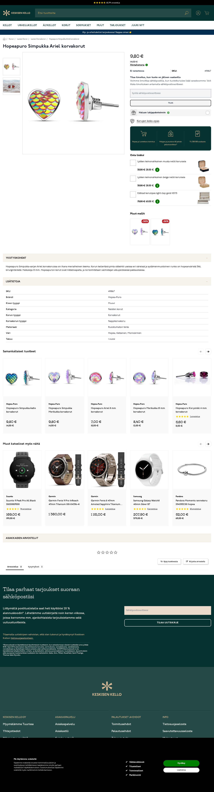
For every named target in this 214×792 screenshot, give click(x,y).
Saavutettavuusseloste (177, 731)
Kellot (7, 25)
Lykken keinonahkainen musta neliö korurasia (161, 161)
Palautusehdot (121, 731)
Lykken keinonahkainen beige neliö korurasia (161, 177)
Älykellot (49, 25)
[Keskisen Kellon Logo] (16, 13)
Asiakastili (62, 731)
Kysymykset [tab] (33, 566)
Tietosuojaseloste (174, 724)
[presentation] (131, 110)
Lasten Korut (22, 39)
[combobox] (113, 13)
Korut (66, 25)
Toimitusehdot (121, 724)
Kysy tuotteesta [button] (171, 561)
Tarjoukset (118, 25)
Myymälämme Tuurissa (18, 724)
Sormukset (83, 25)
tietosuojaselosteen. (22, 638)
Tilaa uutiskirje (167, 623)
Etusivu (4, 39)
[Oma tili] (198, 13)
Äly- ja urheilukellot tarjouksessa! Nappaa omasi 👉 (107, 32)
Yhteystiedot (11, 731)
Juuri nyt (137, 25)
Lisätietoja (13, 281)
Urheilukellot (27, 25)
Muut (100, 25)
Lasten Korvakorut (38, 39)
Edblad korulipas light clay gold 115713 (157, 193)
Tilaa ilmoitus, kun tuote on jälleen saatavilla (155, 77)
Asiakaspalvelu (65, 724)
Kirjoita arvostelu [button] (197, 561)
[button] (208, 351)
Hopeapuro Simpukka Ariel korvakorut (64, 39)
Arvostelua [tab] (12, 566)
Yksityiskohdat (16, 258)
